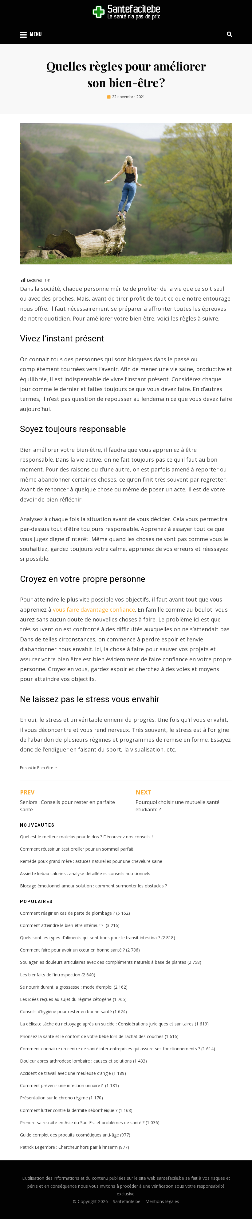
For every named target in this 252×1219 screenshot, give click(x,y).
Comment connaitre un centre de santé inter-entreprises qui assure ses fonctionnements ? (110, 1049)
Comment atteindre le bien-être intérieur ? (62, 925)
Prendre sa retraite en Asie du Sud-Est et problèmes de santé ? (82, 1122)
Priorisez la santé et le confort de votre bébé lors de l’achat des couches (91, 1036)
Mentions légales (162, 1201)
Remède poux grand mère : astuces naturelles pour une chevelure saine (91, 861)
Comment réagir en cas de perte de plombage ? (67, 913)
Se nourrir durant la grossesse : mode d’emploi (66, 987)
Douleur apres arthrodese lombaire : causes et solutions (76, 1061)
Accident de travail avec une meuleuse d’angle (65, 1073)
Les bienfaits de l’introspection (50, 975)
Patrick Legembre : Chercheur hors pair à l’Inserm (69, 1147)
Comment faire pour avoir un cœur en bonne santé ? (72, 950)
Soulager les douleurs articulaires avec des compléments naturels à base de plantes (103, 962)
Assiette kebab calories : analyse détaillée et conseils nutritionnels (85, 873)
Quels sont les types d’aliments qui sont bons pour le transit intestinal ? (90, 937)
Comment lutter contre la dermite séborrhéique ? (68, 1110)
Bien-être (45, 767)
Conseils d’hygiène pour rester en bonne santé (66, 1011)
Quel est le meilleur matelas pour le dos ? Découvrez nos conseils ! (86, 837)
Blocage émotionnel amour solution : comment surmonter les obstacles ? (93, 886)
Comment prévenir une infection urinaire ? (62, 1085)
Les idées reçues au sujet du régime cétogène (66, 999)
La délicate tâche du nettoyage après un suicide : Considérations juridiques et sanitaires (107, 1024)
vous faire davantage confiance (94, 609)
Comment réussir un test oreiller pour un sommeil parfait (76, 849)
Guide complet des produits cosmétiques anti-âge (69, 1135)
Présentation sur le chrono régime (54, 1098)
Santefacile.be (126, 1201)
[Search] (228, 34)
